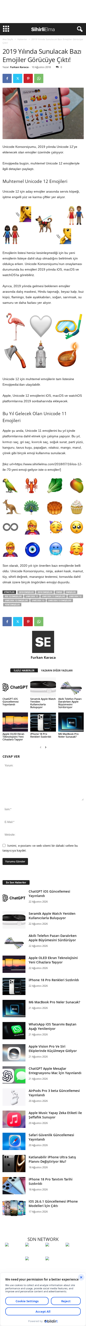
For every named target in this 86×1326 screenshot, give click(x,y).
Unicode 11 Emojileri (53, 596)
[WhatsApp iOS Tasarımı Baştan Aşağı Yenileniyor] (14, 1030)
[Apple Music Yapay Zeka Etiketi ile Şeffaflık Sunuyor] (14, 1119)
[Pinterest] (28, 78)
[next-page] (46, 747)
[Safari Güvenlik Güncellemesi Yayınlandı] (14, 1141)
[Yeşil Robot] (54, 1253)
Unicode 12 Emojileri (16, 600)
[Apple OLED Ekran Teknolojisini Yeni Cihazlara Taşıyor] (15, 722)
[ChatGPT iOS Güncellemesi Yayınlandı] (15, 687)
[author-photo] (43, 642)
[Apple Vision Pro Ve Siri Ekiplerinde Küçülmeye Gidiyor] (14, 1052)
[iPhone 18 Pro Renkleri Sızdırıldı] (43, 722)
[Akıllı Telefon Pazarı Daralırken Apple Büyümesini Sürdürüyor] (71, 687)
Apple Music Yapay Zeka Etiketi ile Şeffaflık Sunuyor (55, 1115)
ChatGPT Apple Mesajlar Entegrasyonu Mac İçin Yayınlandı (55, 1070)
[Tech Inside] (74, 1253)
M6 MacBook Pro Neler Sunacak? (68, 735)
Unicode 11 (32, 596)
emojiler (71, 592)
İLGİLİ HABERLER (24, 670)
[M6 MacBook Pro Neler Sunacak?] (71, 722)
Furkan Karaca (19, 67)
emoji (59, 592)
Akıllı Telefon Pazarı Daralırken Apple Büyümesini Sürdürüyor (70, 703)
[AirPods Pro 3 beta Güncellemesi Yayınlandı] (14, 1097)
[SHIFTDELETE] (14, 1253)
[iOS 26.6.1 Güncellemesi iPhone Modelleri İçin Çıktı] (14, 1207)
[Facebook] (7, 78)
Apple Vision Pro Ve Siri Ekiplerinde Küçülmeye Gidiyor (53, 1048)
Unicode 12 (75, 596)
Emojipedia (11, 384)
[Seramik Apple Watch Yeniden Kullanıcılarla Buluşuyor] (43, 687)
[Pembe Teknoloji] (34, 1267)
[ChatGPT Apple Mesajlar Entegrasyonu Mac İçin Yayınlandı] (14, 1075)
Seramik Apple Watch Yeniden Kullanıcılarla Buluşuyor (43, 703)
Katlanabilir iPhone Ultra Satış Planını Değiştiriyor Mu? (52, 1159)
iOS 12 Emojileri (13, 596)
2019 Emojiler (45, 592)
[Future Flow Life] (54, 1267)
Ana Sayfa (8, 39)
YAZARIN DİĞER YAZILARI (57, 670)
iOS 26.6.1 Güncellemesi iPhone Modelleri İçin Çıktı (53, 1203)
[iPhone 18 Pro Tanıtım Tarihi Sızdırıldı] (14, 1185)
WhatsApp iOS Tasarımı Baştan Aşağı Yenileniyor (52, 1026)
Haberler (22, 39)
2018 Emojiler (26, 592)
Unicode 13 (38, 600)
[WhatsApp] (38, 78)
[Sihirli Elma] (34, 1253)
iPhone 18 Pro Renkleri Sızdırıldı (40, 735)
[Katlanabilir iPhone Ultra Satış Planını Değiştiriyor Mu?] (14, 1163)
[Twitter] (17, 78)
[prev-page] (41, 747)
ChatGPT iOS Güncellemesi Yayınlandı (11, 701)
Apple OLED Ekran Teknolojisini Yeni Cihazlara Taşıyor (13, 736)
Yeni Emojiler (12, 604)
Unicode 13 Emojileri (59, 600)
